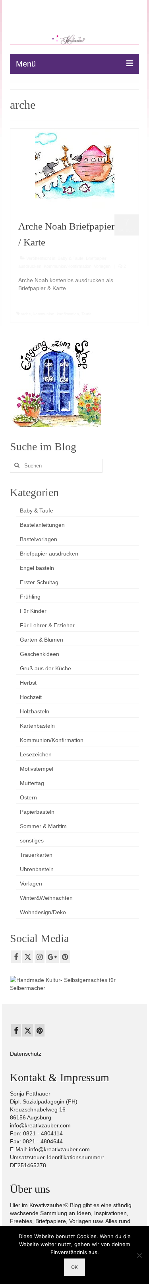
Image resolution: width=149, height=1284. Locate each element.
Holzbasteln (34, 711)
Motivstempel (36, 769)
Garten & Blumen (41, 639)
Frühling (30, 596)
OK (74, 1267)
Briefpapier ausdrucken (49, 553)
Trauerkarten (36, 855)
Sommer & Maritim (43, 826)
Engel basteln (37, 568)
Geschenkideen (39, 654)
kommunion (43, 314)
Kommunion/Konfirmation (67, 266)
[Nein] (139, 1255)
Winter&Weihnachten (46, 898)
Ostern (28, 797)
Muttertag (32, 783)
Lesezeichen (36, 754)
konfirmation (68, 314)
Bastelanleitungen (42, 525)
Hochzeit (31, 697)
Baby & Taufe (70, 258)
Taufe (86, 314)
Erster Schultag (39, 582)
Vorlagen (102, 266)
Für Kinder (33, 611)
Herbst (28, 682)
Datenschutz (25, 1053)
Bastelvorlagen (38, 539)
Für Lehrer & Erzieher (47, 625)
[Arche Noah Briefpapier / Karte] (74, 168)
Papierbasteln (37, 812)
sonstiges (32, 840)
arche (26, 314)
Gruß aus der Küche (45, 668)
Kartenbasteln (37, 725)
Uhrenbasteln (37, 869)
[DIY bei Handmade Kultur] (74, 983)
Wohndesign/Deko (43, 912)
